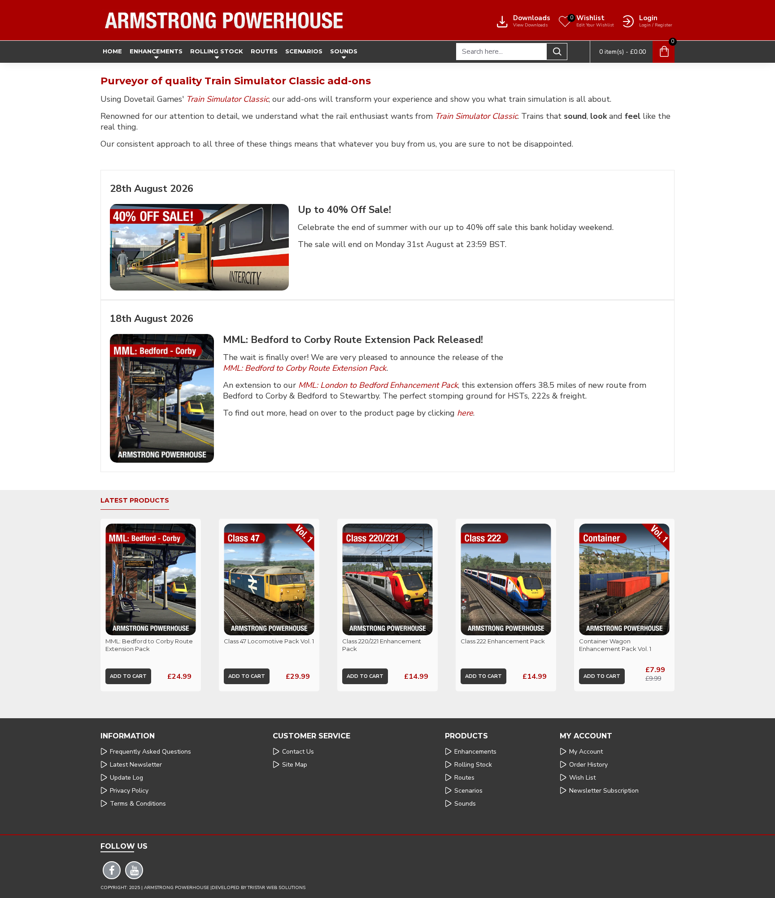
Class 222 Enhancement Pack (503, 641)
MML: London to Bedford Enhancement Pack (378, 385)
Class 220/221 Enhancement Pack (381, 645)
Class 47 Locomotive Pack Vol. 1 (269, 641)
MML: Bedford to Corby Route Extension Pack (304, 368)
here (465, 413)
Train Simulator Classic (227, 99)
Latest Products (134, 500)
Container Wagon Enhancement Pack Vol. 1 (615, 645)
